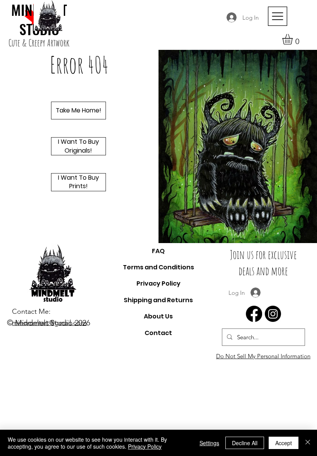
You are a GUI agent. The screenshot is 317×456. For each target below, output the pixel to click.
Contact (158, 332)
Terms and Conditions (158, 267)
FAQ (158, 251)
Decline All (244, 443)
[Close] (307, 443)
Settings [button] (209, 443)
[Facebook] (254, 314)
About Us (158, 316)
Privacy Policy (158, 283)
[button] (293, 39)
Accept (283, 443)
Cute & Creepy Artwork (39, 43)
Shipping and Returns (158, 300)
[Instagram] (273, 314)
